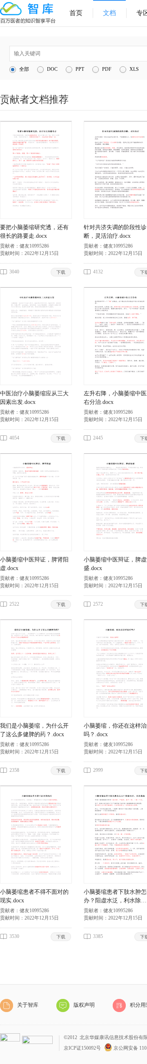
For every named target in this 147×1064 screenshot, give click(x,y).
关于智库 (27, 1005)
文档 (109, 12)
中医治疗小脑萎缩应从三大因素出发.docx (34, 397)
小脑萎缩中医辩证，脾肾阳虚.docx (34, 564)
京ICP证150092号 (82, 1048)
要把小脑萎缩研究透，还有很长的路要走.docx (34, 231)
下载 (61, 272)
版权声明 (84, 1005)
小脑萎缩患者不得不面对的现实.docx (34, 896)
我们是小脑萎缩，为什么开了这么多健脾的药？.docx (34, 730)
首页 (75, 12)
